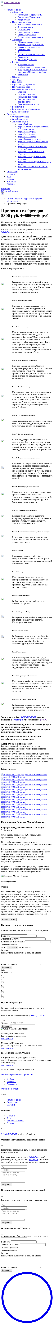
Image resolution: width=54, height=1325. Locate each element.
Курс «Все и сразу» (27, 136)
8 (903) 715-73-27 (12, 2)
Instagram (33, 1159)
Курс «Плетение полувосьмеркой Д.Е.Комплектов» (33, 127)
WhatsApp (6, 232)
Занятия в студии (20, 122)
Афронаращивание (27, 34)
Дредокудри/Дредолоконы (30, 17)
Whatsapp (5, 188)
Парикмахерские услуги (23, 89)
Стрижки (22, 92)
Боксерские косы (26, 64)
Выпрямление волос (27, 99)
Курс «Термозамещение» (29, 139)
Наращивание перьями (28, 32)
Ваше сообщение (9, 964)
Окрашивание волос (27, 94)
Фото (3, 947)
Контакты (11, 181)
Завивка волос (24, 102)
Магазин (11, 1105)
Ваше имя (5, 936)
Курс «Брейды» (25, 124)
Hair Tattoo (17, 82)
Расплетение (18, 107)
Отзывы (10, 179)
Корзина (11, 184)
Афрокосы (17, 39)
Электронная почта (10, 939)
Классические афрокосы (29, 47)
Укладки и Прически (28, 97)
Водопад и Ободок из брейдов (32, 72)
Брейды (15, 62)
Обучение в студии (10, 1089)
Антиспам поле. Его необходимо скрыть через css (24, 930)
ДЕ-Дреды (17, 79)
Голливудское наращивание (31, 37)
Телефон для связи (10, 1247)
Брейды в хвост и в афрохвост (32, 67)
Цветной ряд (24, 29)
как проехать (7, 1038)
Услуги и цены (14, 10)
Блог (9, 176)
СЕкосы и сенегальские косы (31, 54)
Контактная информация (13, 942)
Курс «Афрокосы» (26, 134)
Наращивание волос (21, 22)
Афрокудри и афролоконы (30, 15)
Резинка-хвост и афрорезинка (26, 109)
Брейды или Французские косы (32, 69)
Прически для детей (21, 87)
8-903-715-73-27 (28, 717)
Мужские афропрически (23, 84)
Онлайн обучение (20, 117)
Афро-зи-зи (23, 57)
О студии (11, 174)
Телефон (5, 1023)
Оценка (4, 950)
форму (28, 232)
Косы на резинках (20, 112)
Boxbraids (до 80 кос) (27, 59)
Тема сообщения (9, 944)
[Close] (2, 1145)
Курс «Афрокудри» (27, 131)
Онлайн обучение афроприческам (17, 1074)
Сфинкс (16, 77)
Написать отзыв (9, 920)
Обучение (11, 114)
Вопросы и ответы (15, 1120)
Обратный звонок (9, 191)
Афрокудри (17, 12)
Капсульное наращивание (30, 24)
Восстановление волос (28, 104)
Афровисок (23, 74)
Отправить (6, 1184)
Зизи (20, 52)
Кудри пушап (24, 20)
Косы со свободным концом (31, 44)
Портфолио (12, 171)
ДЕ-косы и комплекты (28, 42)
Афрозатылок (24, 49)
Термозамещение (26, 27)
